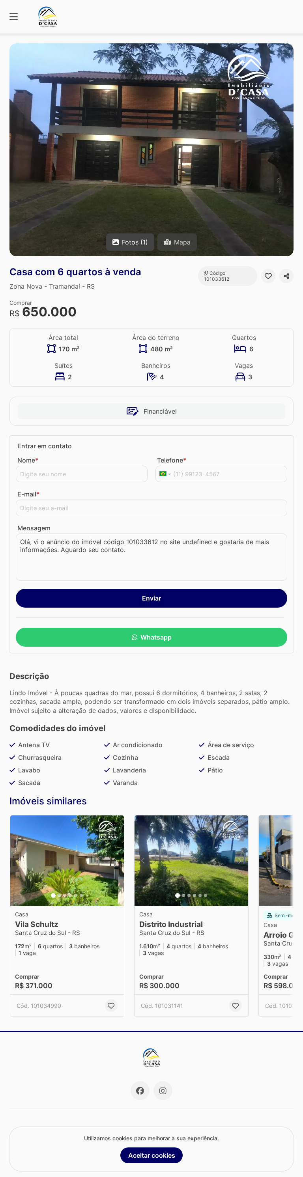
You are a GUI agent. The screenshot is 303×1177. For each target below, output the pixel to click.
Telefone (171, 460)
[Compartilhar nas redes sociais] (286, 276)
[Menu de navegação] (13, 17)
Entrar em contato (44, 446)
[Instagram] (162, 1090)
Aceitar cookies (151, 1155)
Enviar (151, 598)
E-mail (28, 494)
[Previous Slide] (18, 860)
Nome (27, 460)
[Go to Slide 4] (70, 895)
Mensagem (33, 528)
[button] (151, 149)
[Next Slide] (115, 860)
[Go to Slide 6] (81, 895)
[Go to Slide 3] (64, 895)
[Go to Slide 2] (59, 895)
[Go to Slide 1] (53, 895)
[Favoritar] (268, 276)
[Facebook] (140, 1090)
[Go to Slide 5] (75, 895)
